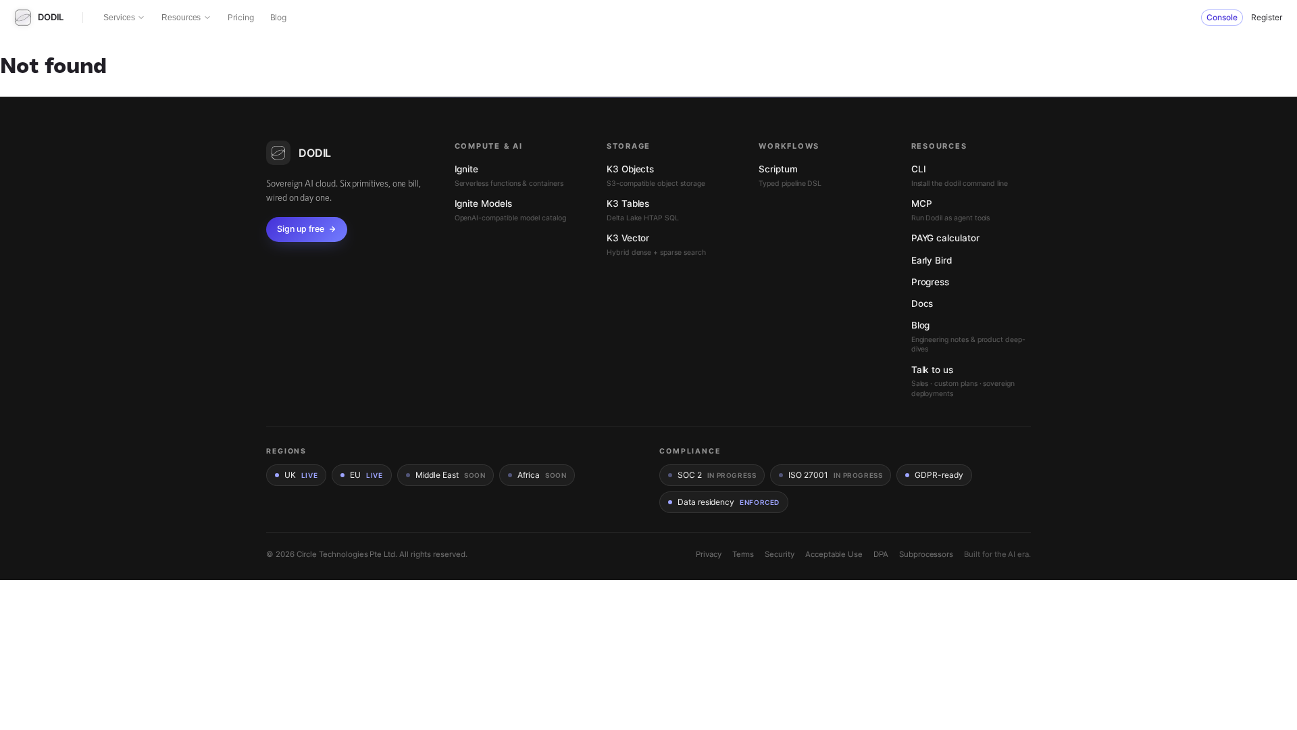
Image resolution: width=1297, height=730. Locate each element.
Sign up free (300, 229)
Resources (181, 17)
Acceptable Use (834, 554)
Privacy (708, 554)
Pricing (240, 17)
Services (118, 17)
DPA (880, 554)
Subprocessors (926, 554)
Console (1222, 17)
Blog (278, 17)
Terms (743, 554)
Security (779, 554)
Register (1266, 17)
